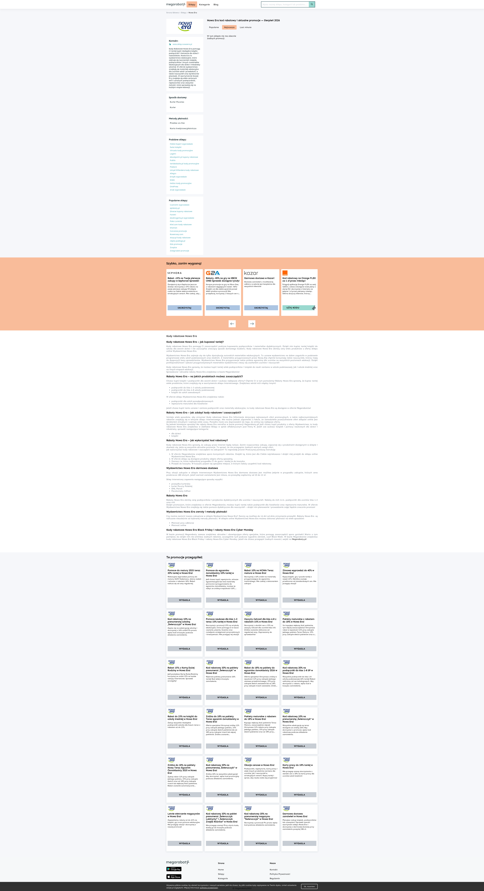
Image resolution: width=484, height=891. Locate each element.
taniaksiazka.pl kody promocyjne (184, 164)
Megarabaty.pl (299, 539)
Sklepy (221, 874)
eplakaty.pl (175, 208)
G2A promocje (176, 244)
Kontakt (274, 869)
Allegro (173, 173)
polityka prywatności (209, 888)
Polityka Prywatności (280, 874)
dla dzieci (176, 433)
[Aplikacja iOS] (174, 877)
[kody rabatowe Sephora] (185, 272)
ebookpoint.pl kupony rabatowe (184, 157)
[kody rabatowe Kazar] (261, 272)
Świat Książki (175, 147)
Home (221, 869)
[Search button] (312, 4)
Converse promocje (178, 231)
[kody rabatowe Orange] (299, 272)
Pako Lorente (176, 221)
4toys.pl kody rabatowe (180, 238)
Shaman (173, 228)
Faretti (173, 215)
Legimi (173, 154)
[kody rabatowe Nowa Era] (184, 565)
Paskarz (173, 167)
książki (174, 436)
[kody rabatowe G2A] (223, 272)
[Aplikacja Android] (174, 869)
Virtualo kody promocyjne (181, 150)
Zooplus (173, 247)
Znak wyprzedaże (178, 190)
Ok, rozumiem (309, 886)
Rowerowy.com (176, 234)
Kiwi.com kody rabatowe (181, 224)
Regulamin (275, 878)
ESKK (172, 180)
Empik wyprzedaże (178, 177)
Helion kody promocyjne (180, 183)
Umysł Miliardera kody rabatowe (184, 170)
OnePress (174, 186)
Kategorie (223, 878)
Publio (172, 160)
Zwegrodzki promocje (179, 251)
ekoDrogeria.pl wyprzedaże (182, 218)
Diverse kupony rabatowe (181, 211)
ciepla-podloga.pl (177, 241)
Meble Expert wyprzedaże (181, 144)
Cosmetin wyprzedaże (179, 205)
